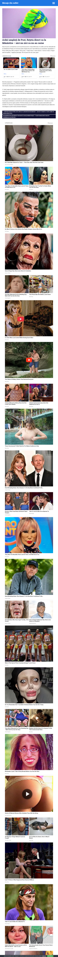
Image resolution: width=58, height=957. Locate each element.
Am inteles (50, 956)
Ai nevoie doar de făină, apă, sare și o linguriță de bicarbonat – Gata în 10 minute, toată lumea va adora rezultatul (28, 112)
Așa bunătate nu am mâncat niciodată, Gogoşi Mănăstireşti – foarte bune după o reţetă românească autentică (26, 116)
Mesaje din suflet (10, 3)
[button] (29, 23)
